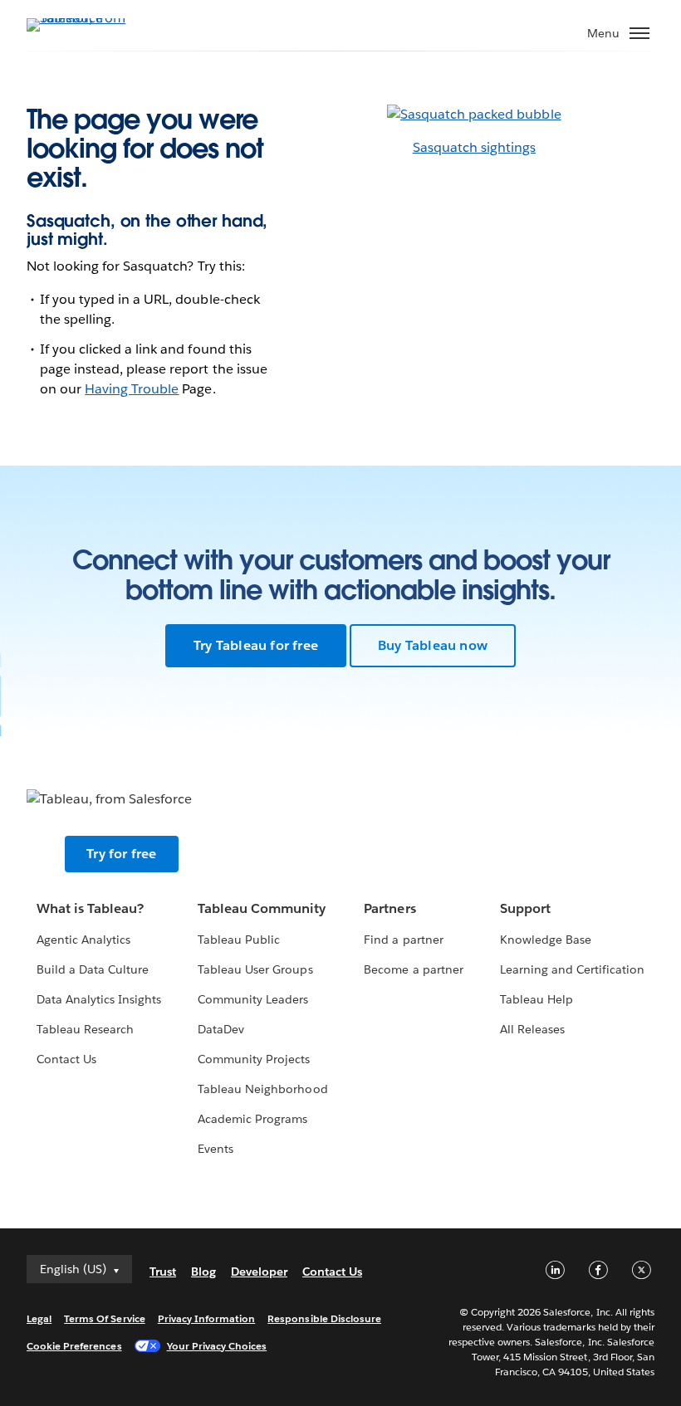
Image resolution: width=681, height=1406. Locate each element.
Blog (203, 1271)
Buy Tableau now (432, 645)
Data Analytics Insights (99, 999)
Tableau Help (536, 999)
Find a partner (403, 939)
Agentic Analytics (83, 939)
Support (525, 908)
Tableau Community (262, 908)
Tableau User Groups (255, 969)
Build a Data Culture (93, 969)
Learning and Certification (572, 969)
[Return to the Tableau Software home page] (85, 18)
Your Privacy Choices (217, 1346)
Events (215, 1148)
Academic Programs (252, 1118)
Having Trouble (132, 389)
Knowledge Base (545, 939)
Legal (39, 1318)
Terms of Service (104, 1318)
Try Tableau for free (256, 645)
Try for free (121, 853)
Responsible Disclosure (324, 1318)
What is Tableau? (90, 908)
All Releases (532, 1029)
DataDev (221, 1029)
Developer (259, 1271)
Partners (389, 908)
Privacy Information (207, 1318)
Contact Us (66, 1059)
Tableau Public (239, 939)
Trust (162, 1271)
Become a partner (413, 969)
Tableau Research (85, 1029)
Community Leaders (253, 999)
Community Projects (254, 1059)
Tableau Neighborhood (262, 1088)
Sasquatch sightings (474, 147)
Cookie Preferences (74, 1346)
